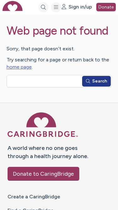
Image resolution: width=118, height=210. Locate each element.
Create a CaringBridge (34, 197)
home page (19, 67)
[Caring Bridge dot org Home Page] (43, 136)
